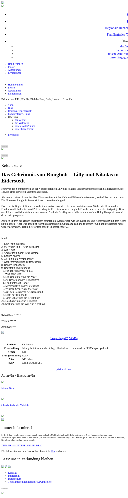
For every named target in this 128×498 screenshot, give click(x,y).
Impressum (14, 475)
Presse (11, 66)
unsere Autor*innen (25, 126)
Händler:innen (15, 63)
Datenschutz (14, 478)
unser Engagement (24, 129)
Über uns (13, 117)
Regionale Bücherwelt (20, 111)
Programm (13, 134)
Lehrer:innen (15, 72)
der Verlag (20, 120)
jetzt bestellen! (64, 369)
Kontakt (12, 472)
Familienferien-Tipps (19, 114)
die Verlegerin (22, 123)
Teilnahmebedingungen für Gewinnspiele (30, 481)
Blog (10, 108)
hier (53, 451)
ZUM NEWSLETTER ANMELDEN (21, 445)
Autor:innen (14, 69)
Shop (11, 105)
